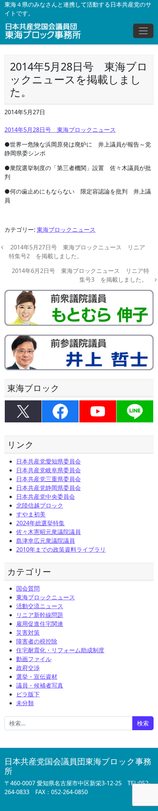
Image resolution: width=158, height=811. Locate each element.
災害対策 (28, 632)
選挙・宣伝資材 (36, 677)
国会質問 (28, 588)
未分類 (25, 703)
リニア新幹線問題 (39, 615)
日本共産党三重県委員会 (48, 479)
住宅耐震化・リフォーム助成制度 (60, 650)
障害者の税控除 (36, 641)
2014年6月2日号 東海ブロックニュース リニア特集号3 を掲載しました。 (80, 275)
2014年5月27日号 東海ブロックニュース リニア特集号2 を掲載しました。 (77, 251)
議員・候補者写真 (39, 685)
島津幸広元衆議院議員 (45, 541)
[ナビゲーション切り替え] (143, 31)
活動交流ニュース (39, 606)
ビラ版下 (28, 694)
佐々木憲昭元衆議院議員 (48, 532)
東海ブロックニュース (66, 230)
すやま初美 (31, 514)
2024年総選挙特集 (40, 523)
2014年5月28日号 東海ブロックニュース (60, 130)
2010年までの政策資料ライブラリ (61, 549)
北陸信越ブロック (39, 505)
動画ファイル (33, 659)
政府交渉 (28, 668)
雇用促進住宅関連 (39, 624)
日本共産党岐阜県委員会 (48, 470)
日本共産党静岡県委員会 (48, 488)
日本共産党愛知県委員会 (48, 461)
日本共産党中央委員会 (45, 497)
